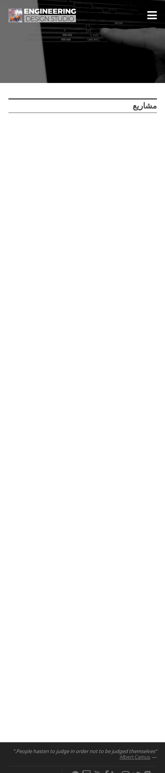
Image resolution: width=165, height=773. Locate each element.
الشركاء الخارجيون (31, 142)
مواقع (40, 127)
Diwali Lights (37, 514)
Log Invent (33, 413)
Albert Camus (135, 756)
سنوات (65, 127)
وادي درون (136, 306)
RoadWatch (35, 211)
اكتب (17, 127)
